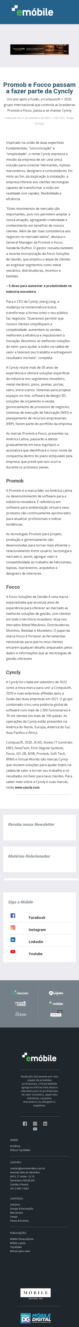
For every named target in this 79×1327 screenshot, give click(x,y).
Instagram (37, 930)
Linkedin (36, 942)
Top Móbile (16, 1247)
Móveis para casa (20, 1251)
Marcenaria (16, 1212)
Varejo (13, 1216)
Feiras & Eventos (19, 1220)
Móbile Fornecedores (22, 1239)
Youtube (36, 954)
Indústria (15, 1204)
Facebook (37, 918)
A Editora (15, 1146)
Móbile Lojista (18, 1243)
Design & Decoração (21, 1208)
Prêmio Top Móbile (20, 1150)
